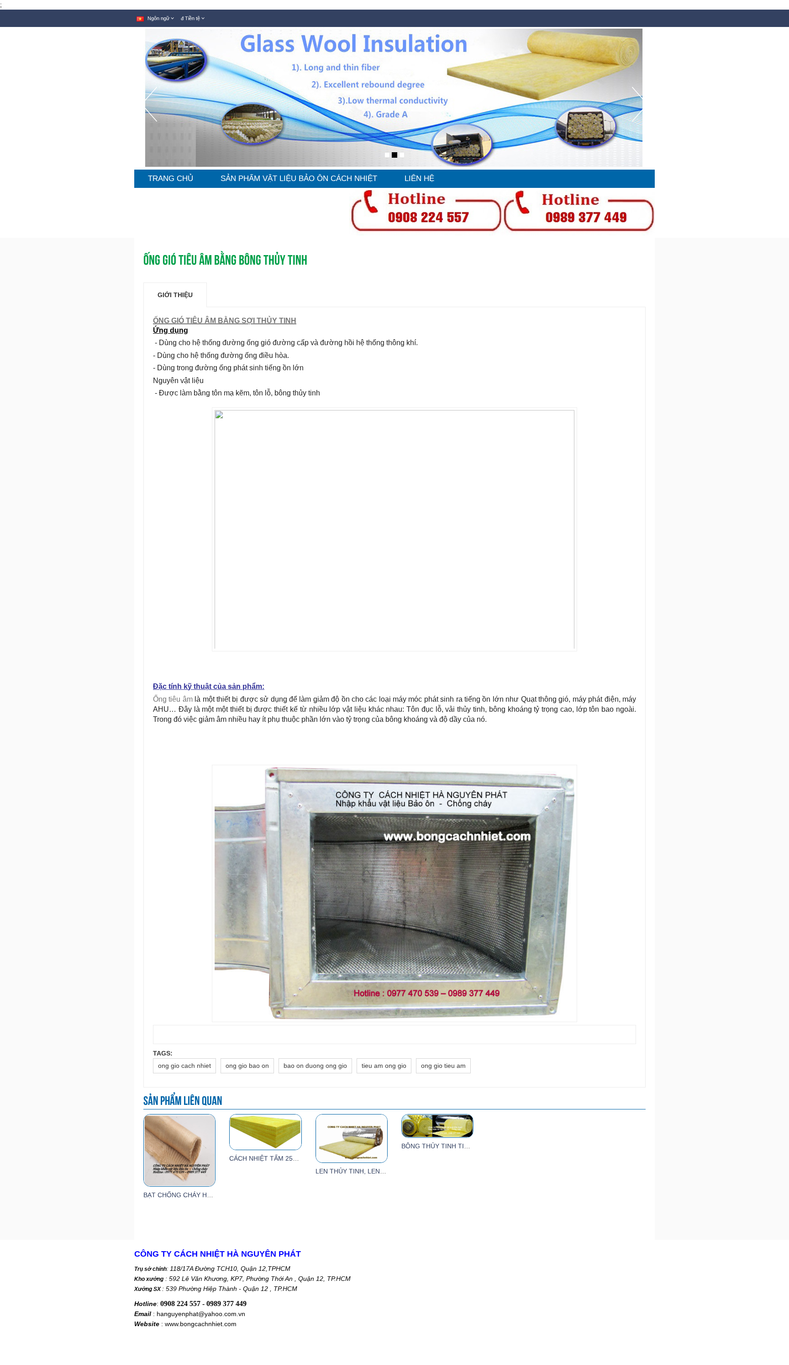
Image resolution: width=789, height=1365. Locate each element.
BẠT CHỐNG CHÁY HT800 (182, 1195)
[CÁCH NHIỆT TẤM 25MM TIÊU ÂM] (265, 1131)
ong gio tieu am (443, 1065)
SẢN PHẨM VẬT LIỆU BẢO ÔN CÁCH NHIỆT (299, 178)
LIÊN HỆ (419, 178)
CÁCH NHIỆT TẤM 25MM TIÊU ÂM (280, 1158)
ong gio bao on (247, 1065)
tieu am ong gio (384, 1065)
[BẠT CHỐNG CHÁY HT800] (179, 1149)
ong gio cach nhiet (184, 1065)
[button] (149, 128)
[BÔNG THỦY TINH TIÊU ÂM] (437, 1125)
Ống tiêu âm (173, 699)
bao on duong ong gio (315, 1065)
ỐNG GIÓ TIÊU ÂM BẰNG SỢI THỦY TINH (224, 321)
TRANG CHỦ (170, 178)
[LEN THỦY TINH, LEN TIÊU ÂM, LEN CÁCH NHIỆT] (351, 1137)
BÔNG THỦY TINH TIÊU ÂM (442, 1146)
